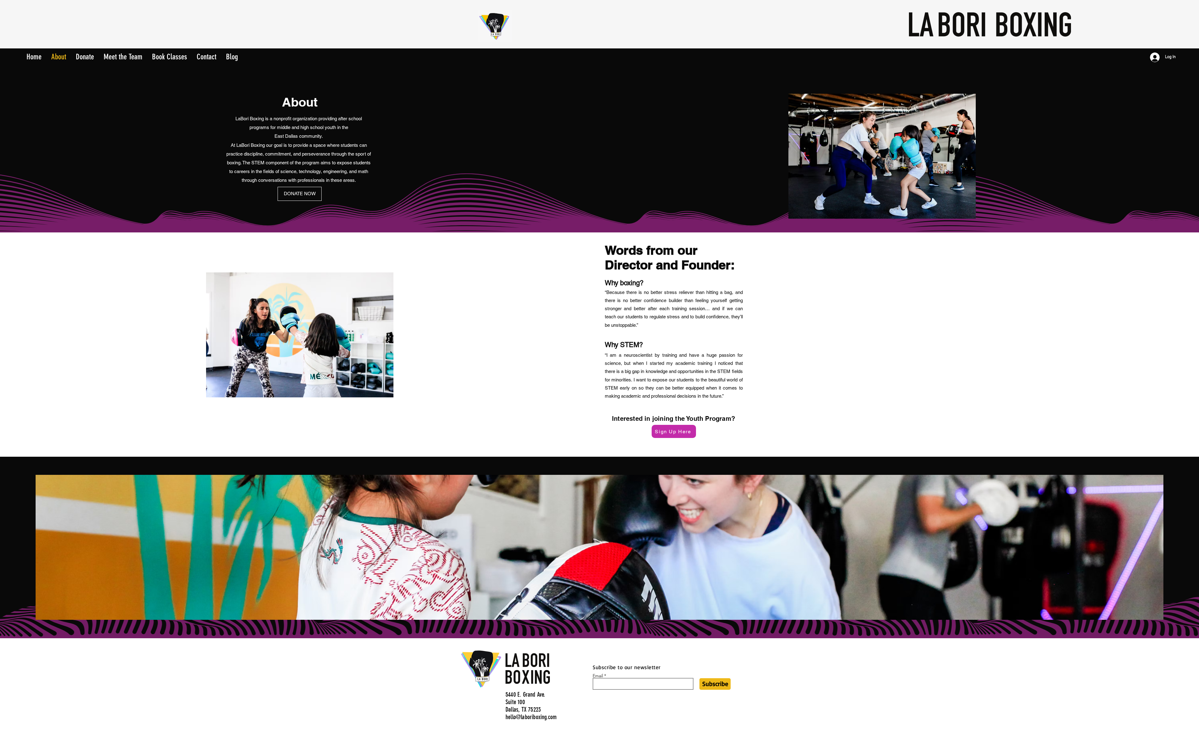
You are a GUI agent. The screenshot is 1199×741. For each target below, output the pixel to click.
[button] (169, 54)
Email (598, 676)
